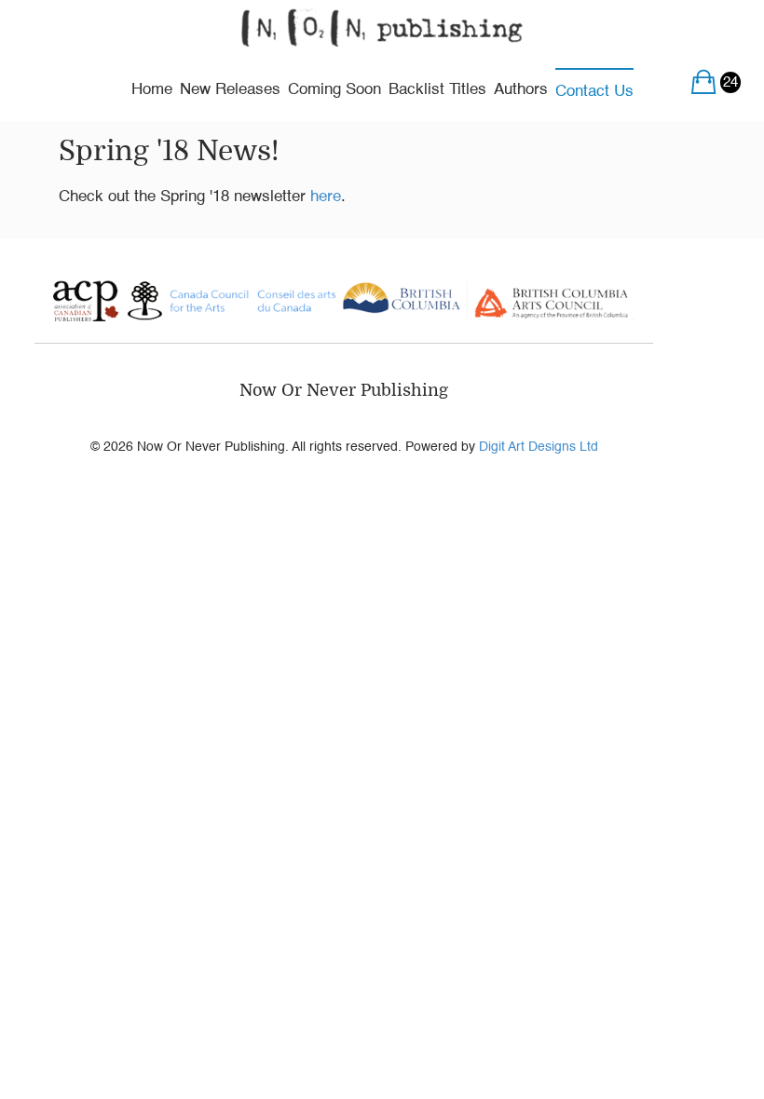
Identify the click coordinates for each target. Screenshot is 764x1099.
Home (151, 90)
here (325, 197)
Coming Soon (334, 90)
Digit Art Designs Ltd (538, 447)
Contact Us (594, 92)
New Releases (230, 90)
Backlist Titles (437, 90)
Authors (521, 90)
